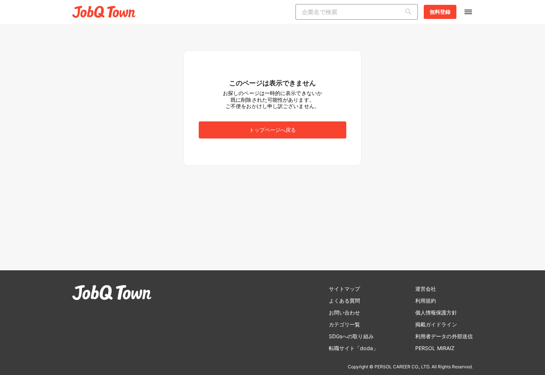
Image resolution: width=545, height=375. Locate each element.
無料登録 (440, 12)
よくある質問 (344, 300)
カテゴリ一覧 (344, 324)
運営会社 (425, 289)
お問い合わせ (344, 312)
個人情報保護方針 (436, 312)
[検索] (410, 12)
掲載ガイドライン (436, 324)
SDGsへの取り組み (351, 336)
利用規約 (425, 300)
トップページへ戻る (272, 130)
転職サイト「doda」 (353, 348)
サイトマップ (344, 289)
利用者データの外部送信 (444, 336)
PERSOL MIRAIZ (435, 348)
